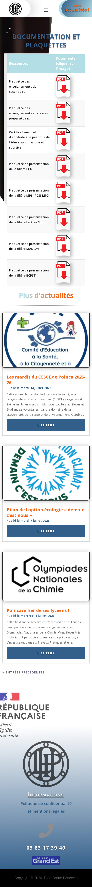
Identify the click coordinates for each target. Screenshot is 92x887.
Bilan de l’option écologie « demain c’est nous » (46, 512)
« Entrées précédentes (23, 672)
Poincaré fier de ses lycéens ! (38, 610)
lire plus (46, 425)
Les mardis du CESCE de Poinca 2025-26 (46, 379)
